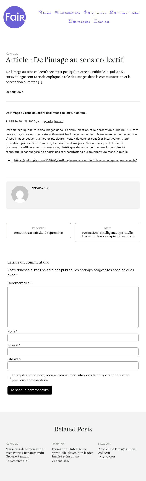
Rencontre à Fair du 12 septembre (38, 233)
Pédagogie (12, 53)
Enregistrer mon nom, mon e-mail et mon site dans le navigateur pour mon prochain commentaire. (70, 377)
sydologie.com (53, 121)
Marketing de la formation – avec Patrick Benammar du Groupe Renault (26, 452)
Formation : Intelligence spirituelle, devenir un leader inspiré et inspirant (108, 235)
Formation (58, 443)
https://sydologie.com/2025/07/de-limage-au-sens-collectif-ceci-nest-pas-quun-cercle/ (75, 160)
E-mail (13, 345)
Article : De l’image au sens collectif (117, 451)
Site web (13, 359)
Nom (12, 331)
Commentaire (19, 283)
